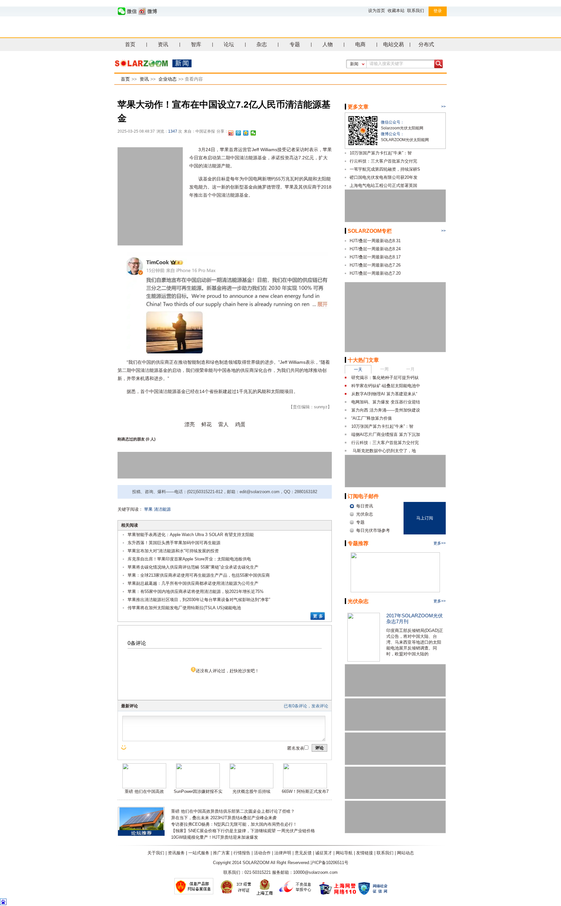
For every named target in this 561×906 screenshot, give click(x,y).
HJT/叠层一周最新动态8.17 (375, 257)
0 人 (150, 439)
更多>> (439, 543)
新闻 (354, 63)
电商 (360, 44)
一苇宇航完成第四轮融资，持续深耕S (385, 169)
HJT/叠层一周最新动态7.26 (375, 265)
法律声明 (282, 852)
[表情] (124, 747)
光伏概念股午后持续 (251, 791)
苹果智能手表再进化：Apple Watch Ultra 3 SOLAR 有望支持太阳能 (191, 534)
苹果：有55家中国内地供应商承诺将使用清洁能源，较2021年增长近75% (196, 591)
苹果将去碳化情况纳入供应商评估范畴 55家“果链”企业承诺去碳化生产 (193, 567)
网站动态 (405, 852)
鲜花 (206, 424)
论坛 (229, 44)
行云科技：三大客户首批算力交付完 (383, 161)
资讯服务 (176, 852)
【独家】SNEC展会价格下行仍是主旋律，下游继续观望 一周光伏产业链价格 (243, 830)
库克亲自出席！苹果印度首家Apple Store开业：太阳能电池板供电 (189, 559)
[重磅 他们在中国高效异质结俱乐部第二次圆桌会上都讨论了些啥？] (144, 786)
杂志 (261, 44)
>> (443, 106)
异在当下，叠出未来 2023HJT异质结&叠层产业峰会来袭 (224, 817)
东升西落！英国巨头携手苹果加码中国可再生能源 (174, 542)
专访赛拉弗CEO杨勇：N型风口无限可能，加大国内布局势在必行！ (234, 824)
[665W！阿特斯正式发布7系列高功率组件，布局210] (305, 786)
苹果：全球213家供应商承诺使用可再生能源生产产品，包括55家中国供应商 (199, 575)
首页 (130, 44)
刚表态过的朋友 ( (132, 439)
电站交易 (393, 44)
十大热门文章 (363, 360)
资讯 (163, 44)
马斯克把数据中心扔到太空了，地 (383, 450)
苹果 (148, 509)
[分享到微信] (253, 133)
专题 (295, 44)
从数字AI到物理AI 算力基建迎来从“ (384, 393)
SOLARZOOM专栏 (370, 231)
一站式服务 (198, 852)
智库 (196, 44)
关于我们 (155, 852)
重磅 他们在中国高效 (144, 791)
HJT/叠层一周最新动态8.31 (375, 240)
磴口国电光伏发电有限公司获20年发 (384, 177)
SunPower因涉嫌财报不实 (198, 791)
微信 (132, 11)
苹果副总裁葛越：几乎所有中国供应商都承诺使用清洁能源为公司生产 (193, 583)
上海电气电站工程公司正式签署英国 (383, 185)
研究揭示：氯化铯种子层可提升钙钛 (385, 377)
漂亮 (189, 424)
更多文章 (358, 107)
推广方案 (221, 852)
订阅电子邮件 (363, 496)
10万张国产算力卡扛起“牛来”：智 (381, 153)
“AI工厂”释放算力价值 (371, 418)
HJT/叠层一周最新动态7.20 (375, 273)
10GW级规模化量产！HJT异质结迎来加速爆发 (214, 837)
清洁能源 (162, 509)
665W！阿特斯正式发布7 (305, 791)
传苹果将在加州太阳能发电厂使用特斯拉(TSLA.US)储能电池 (184, 607)
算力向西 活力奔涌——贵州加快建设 (385, 410)
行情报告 (241, 852)
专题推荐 (358, 543)
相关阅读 (129, 525)
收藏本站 (396, 10)
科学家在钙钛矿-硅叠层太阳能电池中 (385, 385)
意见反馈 (303, 852)
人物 (327, 44)
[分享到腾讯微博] (238, 133)
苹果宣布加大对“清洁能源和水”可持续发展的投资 (173, 550)
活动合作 (262, 852)
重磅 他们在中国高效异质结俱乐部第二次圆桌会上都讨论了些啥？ (233, 811)
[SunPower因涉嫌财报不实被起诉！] (198, 786)
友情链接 (364, 852)
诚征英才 (323, 852)
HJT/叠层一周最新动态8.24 (375, 248)
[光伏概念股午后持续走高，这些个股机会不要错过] (251, 786)
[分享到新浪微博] (231, 133)
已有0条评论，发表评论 (306, 705)
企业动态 (167, 79)
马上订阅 (424, 518)
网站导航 (344, 852)
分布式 (426, 44)
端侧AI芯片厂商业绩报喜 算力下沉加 (385, 434)
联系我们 (415, 10)
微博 (152, 11)
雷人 (223, 424)
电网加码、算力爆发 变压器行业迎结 (385, 402)
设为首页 (376, 10)
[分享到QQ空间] (246, 133)
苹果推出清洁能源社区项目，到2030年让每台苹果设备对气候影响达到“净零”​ (199, 599)
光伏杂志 (358, 601)
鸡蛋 (240, 424)
